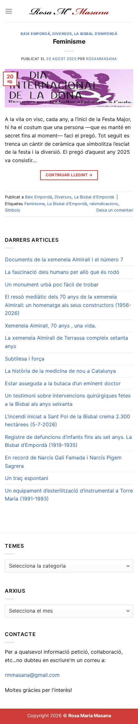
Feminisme (69, 41)
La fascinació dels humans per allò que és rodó (62, 272)
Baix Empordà (35, 33)
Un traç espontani (26, 478)
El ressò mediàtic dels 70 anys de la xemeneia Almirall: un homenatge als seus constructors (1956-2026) (68, 304)
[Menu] (9, 11)
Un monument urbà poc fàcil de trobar (52, 284)
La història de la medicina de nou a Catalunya (60, 371)
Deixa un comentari (114, 210)
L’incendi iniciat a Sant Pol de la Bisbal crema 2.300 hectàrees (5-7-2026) (67, 420)
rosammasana (101, 59)
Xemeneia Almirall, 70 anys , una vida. (50, 325)
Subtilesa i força (24, 358)
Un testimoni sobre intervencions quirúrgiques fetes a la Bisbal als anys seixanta (68, 399)
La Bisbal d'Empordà (95, 33)
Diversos (62, 33)
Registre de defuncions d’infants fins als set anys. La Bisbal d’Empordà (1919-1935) (68, 441)
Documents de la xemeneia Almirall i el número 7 (64, 259)
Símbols (12, 210)
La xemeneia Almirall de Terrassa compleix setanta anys (66, 342)
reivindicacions (104, 203)
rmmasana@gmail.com (32, 675)
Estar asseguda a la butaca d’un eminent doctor (63, 383)
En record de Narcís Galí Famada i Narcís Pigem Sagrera (63, 461)
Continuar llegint (69, 174)
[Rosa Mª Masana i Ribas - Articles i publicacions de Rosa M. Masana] (69, 11)
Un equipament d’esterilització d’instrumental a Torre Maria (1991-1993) (69, 494)
